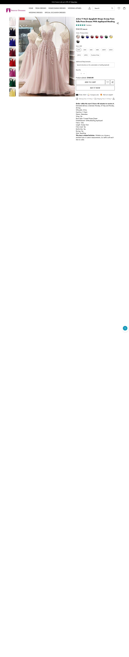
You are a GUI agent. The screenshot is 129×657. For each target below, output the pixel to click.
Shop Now (74, 2)
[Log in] (89, 8)
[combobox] (103, 8)
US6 (91, 50)
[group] (12, 21)
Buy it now (95, 88)
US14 (79, 55)
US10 (104, 50)
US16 (86, 55)
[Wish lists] (119, 8)
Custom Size (95, 55)
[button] (125, 333)
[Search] (112, 8)
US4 (85, 50)
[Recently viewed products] (125, 328)
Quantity (78, 70)
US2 (78, 50)
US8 (97, 50)
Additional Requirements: (83, 62)
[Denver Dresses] (16, 10)
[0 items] (124, 8)
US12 (110, 50)
